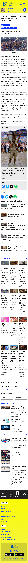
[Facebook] (11, 551)
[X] (14, 551)
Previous (4, 127)
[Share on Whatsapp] (16, 186)
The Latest (5, 258)
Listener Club (6, 390)
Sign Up (18, 397)
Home (3, 506)
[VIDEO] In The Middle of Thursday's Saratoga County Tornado (13, 206)
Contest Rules (6, 537)
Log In (4, 397)
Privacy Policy (6, 532)
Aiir (22, 558)
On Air (3, 509)
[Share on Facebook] (3, 186)
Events (3, 435)
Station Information (8, 540)
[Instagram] (17, 551)
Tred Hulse (9, 8)
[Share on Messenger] (7, 186)
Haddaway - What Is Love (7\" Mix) (12, 10)
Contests (4, 514)
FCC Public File (5, 529)
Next (23, 127)
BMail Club (4, 519)
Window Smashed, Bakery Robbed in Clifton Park (17, 215)
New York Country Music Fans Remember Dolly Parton (13, 237)
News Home (6, 25)
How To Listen (6, 511)
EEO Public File (5, 534)
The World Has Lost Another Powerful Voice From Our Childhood (13, 226)
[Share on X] (11, 186)
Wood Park (23, 455)
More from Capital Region (10, 27)
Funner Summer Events (8, 517)
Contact (4, 522)
